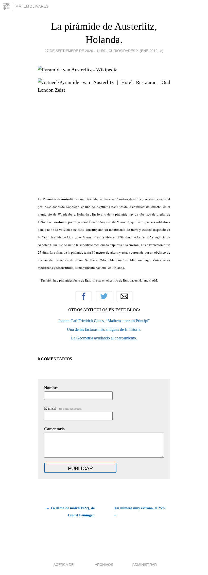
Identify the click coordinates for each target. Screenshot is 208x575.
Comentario (54, 429)
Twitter (104, 296)
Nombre (51, 388)
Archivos (104, 565)
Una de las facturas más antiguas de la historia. (104, 329)
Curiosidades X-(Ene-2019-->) (136, 51)
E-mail (63, 408)
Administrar (144, 565)
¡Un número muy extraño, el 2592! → (140, 511)
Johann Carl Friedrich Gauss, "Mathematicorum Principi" (104, 321)
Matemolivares (32, 6)
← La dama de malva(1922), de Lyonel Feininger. (70, 511)
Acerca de (64, 565)
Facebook (84, 296)
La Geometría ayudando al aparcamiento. (104, 338)
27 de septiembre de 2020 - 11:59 (75, 51)
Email (124, 296)
